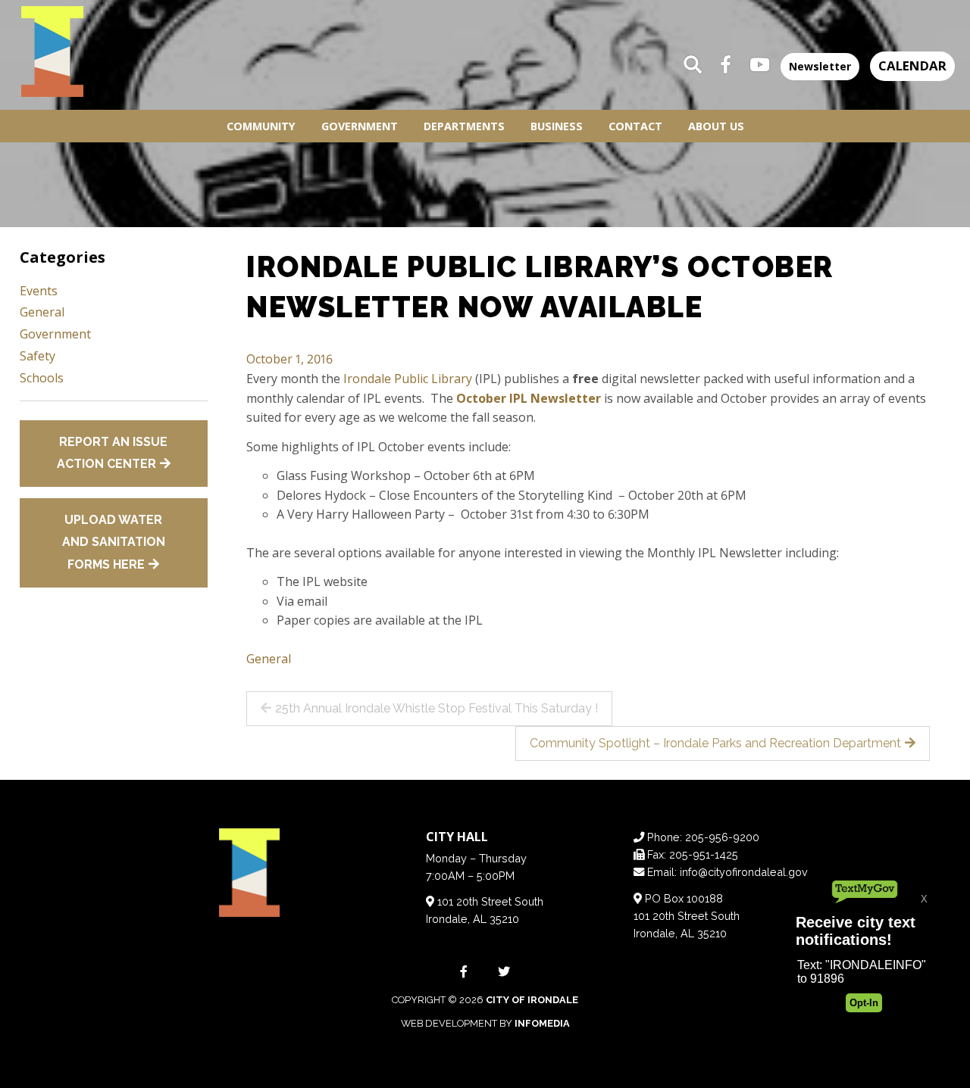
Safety (37, 356)
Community (261, 126)
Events (39, 290)
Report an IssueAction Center (112, 453)
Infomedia (542, 1023)
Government (359, 126)
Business (556, 126)
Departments (464, 126)
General (268, 658)
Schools (42, 377)
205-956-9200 (722, 837)
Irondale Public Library (407, 378)
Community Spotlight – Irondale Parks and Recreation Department (715, 743)
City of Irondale (532, 999)
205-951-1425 (703, 854)
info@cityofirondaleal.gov (744, 871)
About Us (716, 126)
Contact (635, 126)
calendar (912, 65)
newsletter (820, 66)
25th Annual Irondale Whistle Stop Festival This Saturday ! (436, 708)
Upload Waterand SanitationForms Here (113, 542)
